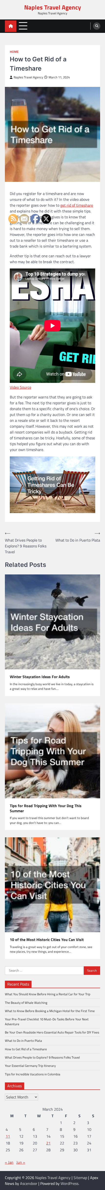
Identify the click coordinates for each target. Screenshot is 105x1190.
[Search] (96, 26)
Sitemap (80, 1178)
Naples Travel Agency (52, 7)
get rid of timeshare (76, 205)
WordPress (69, 1183)
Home (14, 52)
